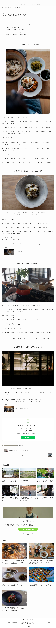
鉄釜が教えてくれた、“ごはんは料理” (16, 29)
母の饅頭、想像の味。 (21, 252)
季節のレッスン (31, 623)
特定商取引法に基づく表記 (12, 622)
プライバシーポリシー (24, 622)
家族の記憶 (14, 445)
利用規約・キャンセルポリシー (38, 622)
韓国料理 (21, 445)
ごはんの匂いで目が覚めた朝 (13, 27)
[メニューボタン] (1, 1)
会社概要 (48, 622)
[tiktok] (26, 534)
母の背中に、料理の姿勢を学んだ (15, 32)
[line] (28, 534)
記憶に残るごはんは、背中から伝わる (16, 34)
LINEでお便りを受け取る (28, 529)
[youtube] (30, 534)
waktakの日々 (7, 445)
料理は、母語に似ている (21, 409)
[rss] (30, 619)
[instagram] (23, 534)
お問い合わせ (24, 623)
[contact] (33, 534)
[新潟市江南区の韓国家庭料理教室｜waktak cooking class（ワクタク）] (28, 1)
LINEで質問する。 (28, 437)
